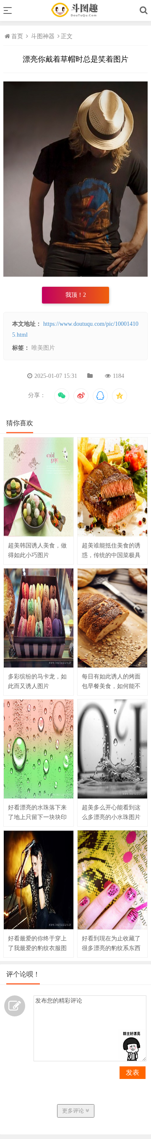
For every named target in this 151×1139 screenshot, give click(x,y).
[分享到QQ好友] (100, 395)
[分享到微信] (61, 395)
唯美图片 (43, 348)
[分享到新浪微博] (81, 395)
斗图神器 (43, 36)
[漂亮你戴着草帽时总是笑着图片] (75, 275)
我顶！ (75, 295)
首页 (18, 36)
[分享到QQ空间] (119, 395)
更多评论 (74, 1111)
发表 (132, 1072)
